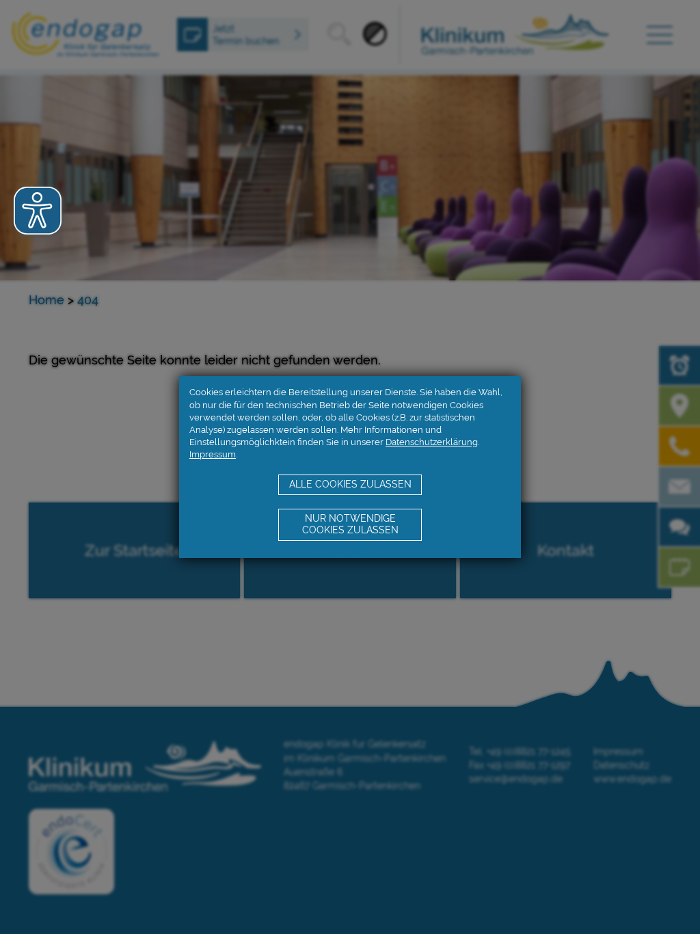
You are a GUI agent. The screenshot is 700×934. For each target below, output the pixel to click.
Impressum (212, 454)
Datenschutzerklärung (432, 442)
